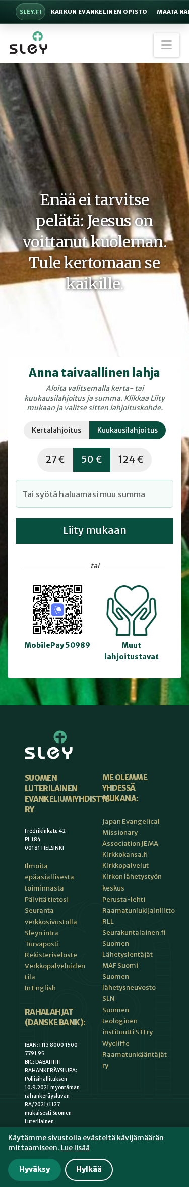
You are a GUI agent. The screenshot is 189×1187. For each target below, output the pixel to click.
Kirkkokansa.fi (125, 854)
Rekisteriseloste (51, 955)
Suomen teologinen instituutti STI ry (127, 1021)
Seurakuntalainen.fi (133, 932)
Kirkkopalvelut (125, 865)
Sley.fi (30, 11)
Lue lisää (75, 1147)
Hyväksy (34, 1169)
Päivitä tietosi (47, 899)
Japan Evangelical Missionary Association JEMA (131, 832)
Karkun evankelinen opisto (99, 11)
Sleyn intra (41, 933)
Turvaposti (42, 944)
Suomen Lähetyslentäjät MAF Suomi (127, 954)
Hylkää (89, 1169)
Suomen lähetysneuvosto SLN (129, 987)
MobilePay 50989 (57, 645)
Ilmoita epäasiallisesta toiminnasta (49, 877)
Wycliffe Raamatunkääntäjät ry (134, 1054)
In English (40, 988)
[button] (166, 45)
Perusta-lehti (123, 899)
